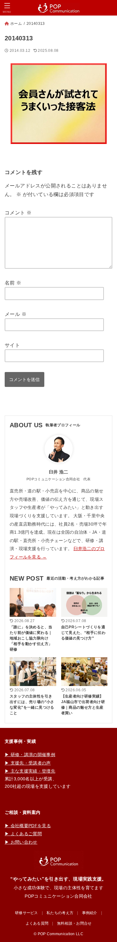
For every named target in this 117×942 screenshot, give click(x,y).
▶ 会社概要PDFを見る (28, 825)
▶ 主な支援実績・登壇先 (30, 771)
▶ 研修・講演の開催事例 (30, 754)
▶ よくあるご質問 (23, 833)
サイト (12, 345)
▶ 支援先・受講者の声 (28, 762)
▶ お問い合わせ (21, 842)
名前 (13, 282)
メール (16, 314)
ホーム (16, 23)
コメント (18, 212)
